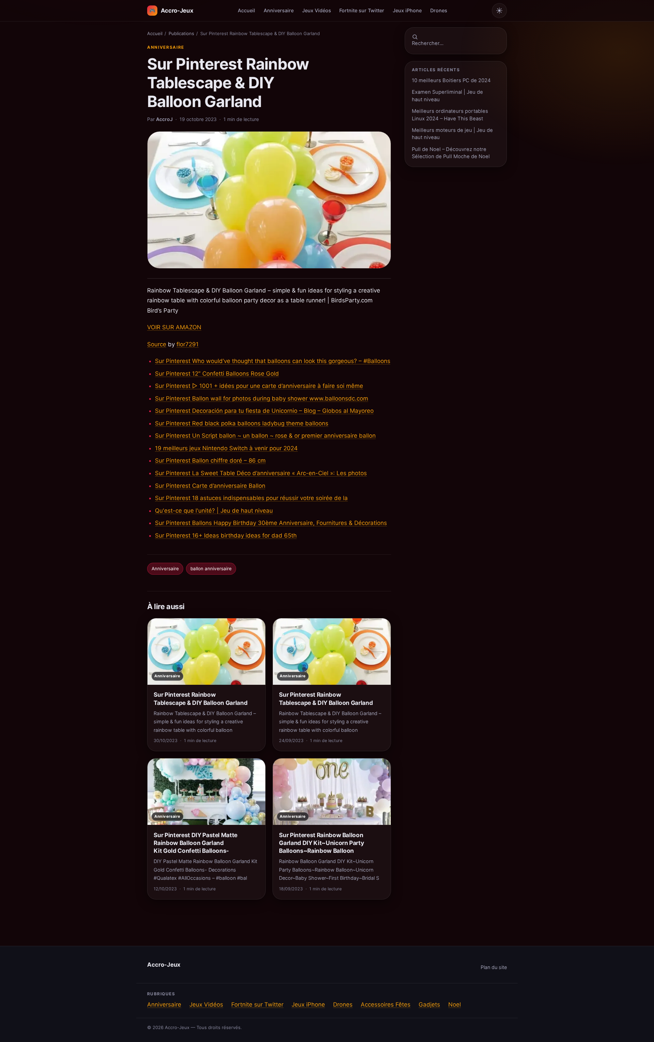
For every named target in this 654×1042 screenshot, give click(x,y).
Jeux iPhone (407, 10)
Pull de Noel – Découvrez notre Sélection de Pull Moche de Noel (451, 153)
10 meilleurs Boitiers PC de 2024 (451, 80)
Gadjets (429, 1004)
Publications (181, 33)
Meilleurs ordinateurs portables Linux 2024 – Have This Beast (450, 114)
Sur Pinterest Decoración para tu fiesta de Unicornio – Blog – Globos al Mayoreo (264, 410)
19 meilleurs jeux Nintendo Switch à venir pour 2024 (226, 448)
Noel (454, 1004)
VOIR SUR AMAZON (174, 327)
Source (156, 344)
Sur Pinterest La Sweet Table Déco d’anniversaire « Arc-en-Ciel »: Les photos (261, 473)
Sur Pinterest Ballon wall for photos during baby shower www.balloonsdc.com (261, 398)
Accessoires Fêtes (385, 1004)
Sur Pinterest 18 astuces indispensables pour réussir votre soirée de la (251, 498)
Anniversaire (279, 10)
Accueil (246, 10)
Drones (438, 10)
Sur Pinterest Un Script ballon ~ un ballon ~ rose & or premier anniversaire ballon (265, 435)
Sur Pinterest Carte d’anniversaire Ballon (210, 485)
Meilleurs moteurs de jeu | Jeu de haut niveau (452, 133)
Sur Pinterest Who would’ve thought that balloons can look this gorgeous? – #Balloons (272, 361)
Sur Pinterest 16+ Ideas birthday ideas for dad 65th (226, 535)
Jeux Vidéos (316, 10)
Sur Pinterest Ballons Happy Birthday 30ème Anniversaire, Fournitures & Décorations (271, 522)
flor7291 (187, 344)
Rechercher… (427, 43)
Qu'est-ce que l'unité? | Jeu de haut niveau (214, 510)
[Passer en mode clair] (499, 10)
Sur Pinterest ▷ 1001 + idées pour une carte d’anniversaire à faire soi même (259, 385)
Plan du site (494, 967)
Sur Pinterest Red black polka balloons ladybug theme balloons (241, 423)
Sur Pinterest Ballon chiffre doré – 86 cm (210, 460)
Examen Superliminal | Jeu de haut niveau (447, 95)
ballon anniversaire (211, 568)
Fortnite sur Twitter (361, 10)
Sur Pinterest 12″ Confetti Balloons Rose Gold (217, 373)
